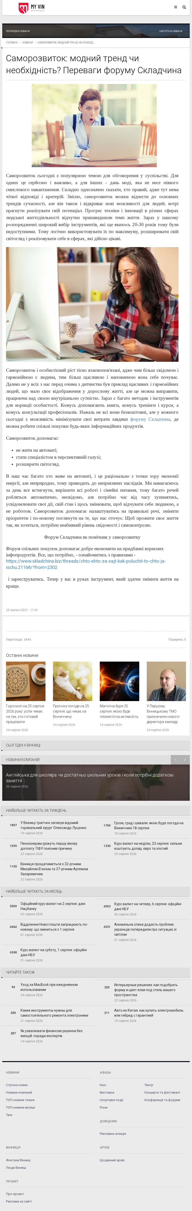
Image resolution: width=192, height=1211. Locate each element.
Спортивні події (111, 1100)
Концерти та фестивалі (162, 1092)
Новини (27, 42)
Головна (12, 42)
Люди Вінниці (16, 1168)
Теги (9, 1115)
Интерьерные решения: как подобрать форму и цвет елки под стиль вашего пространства (146, 990)
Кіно (103, 1085)
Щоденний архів (112, 1160)
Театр (148, 1085)
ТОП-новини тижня (20, 1100)
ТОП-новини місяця (20, 1107)
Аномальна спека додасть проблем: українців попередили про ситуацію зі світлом (145, 929)
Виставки (107, 1092)
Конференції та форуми (162, 1100)
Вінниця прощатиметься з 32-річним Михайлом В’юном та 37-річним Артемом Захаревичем (54, 869)
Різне (104, 1107)
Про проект (15, 1194)
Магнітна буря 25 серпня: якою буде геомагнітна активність (119, 711)
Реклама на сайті (19, 1201)
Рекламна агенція (113, 1134)
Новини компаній (19, 1092)
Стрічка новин (17, 1085)
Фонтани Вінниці (18, 1160)
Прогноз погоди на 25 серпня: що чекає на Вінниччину (71, 711)
